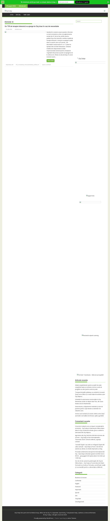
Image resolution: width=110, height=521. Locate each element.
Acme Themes (72, 518)
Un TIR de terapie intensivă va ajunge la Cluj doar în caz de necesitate (32, 26)
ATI (16, 64)
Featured (78, 486)
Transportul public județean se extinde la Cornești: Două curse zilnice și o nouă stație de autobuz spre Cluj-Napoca (90, 394)
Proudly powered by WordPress (43, 518)
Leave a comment (46, 64)
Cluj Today (82, 58)
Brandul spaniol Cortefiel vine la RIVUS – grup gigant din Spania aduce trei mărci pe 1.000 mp (90, 456)
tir (38, 64)
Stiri (11, 15)
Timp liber (26, 15)
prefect (35, 64)
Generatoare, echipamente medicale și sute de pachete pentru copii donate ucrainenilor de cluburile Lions (89, 408)
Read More (50, 60)
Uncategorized (79, 501)
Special (18, 15)
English (77, 483)
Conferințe (78, 480)
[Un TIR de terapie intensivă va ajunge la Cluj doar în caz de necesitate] (25, 32)
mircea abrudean (29, 64)
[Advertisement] (90, 41)
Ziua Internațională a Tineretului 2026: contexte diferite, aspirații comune (88, 439)
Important (8, 64)
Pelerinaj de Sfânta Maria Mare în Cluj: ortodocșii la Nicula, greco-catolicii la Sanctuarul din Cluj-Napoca (89, 430)
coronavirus (21, 64)
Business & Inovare (81, 477)
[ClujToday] (6, 14)
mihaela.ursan (18, 29)
